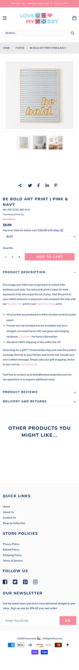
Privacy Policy (11, 544)
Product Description (24, 272)
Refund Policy (11, 549)
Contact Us (9, 517)
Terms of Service (13, 560)
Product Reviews (20, 392)
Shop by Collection (14, 523)
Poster (19, 48)
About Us (8, 512)
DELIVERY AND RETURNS (25, 401)
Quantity (8, 248)
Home (6, 48)
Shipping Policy (12, 555)
